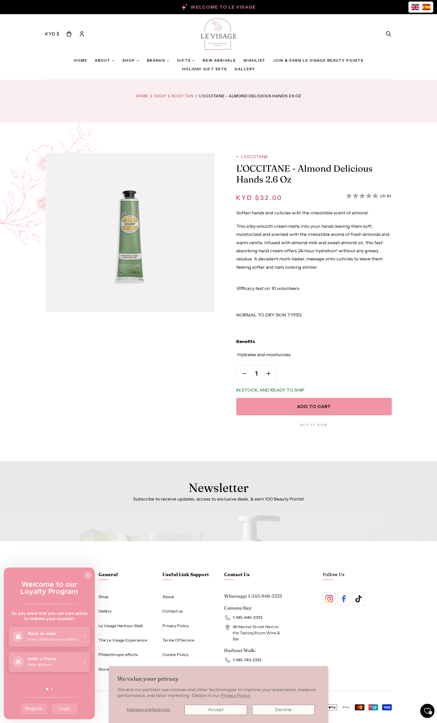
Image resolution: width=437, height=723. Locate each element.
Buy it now (314, 425)
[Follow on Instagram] (329, 599)
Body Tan (182, 95)
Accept (216, 709)
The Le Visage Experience (122, 640)
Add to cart (314, 406)
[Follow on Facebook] (344, 599)
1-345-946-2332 (265, 596)
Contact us (172, 611)
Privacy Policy (235, 695)
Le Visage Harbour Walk (120, 625)
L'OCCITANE (254, 157)
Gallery (105, 611)
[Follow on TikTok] (358, 599)
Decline (283, 709)
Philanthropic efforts (118, 654)
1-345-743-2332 (247, 659)
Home (142, 95)
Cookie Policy (175, 654)
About (168, 596)
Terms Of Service (178, 640)
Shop (160, 95)
